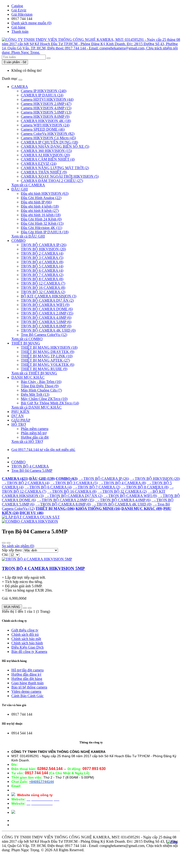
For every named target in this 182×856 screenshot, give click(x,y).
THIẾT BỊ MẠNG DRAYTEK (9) (47, 352)
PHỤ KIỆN (20, 412)
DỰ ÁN (17, 416)
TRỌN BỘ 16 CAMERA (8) (43, 288)
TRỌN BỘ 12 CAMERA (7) (43, 283)
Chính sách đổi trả (25, 634)
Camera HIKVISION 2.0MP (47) (46, 104)
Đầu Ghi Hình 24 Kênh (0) (41, 219)
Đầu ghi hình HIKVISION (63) (44, 193)
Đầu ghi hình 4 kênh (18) (40, 206)
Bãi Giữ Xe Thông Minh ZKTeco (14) (50, 403)
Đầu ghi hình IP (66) (36, 202)
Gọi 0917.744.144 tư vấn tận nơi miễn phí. (43, 450)
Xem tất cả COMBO (27, 339)
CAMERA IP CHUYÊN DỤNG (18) (49, 142)
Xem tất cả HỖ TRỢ (27, 442)
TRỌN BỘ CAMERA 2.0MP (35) (47, 313)
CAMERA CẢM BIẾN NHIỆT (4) (48, 159)
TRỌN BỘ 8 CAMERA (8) (42, 279)
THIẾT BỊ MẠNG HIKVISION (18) (49, 347)
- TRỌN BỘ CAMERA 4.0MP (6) (122, 500)
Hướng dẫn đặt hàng (26, 679)
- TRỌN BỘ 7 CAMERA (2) (96, 487)
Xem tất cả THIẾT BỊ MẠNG (34, 373)
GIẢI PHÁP (20, 420)
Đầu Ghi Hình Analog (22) (41, 198)
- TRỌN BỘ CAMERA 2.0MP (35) (65, 500)
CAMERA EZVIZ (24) (38, 164)
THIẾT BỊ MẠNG (25, 343)
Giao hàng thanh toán (27, 683)
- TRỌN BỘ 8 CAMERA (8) (144, 487)
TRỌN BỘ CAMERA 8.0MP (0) (46, 326)
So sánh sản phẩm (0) (18, 546)
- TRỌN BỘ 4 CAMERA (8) (122, 483)
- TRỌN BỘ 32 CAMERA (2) (122, 491)
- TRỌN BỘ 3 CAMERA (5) (74, 483)
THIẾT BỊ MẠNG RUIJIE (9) (44, 369)
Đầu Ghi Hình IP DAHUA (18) (44, 232)
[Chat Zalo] (172, 842)
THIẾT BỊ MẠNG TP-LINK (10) (47, 356)
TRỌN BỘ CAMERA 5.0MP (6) (46, 322)
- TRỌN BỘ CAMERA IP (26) (103, 479)
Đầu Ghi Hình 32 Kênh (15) (42, 223)
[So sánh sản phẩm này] (30, 608)
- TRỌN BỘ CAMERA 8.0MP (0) (63, 504)
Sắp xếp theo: (12, 550)
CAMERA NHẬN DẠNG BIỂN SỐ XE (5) (55, 146)
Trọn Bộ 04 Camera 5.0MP (31, 471)
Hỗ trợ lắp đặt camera (27, 670)
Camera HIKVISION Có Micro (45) (48, 138)
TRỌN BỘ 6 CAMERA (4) (42, 270)
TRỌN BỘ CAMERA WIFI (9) (45, 305)
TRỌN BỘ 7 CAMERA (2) (42, 275)
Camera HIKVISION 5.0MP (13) (46, 112)
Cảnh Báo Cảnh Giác (27, 696)
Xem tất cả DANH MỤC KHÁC (36, 407)
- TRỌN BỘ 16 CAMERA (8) (71, 491)
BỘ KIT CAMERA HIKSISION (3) (48, 296)
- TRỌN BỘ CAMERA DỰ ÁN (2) (73, 496)
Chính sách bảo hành (27, 643)
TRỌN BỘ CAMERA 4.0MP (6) (46, 318)
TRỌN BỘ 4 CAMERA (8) (42, 262)
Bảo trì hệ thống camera (29, 687)
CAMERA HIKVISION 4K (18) (46, 121)
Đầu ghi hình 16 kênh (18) (41, 215)
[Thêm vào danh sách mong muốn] (25, 608)
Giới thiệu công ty (24, 630)
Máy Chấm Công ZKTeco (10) (44, 399)
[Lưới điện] (8, 543)
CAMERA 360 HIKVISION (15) (46, 151)
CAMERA (19, 87)
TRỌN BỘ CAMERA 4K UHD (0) (48, 330)
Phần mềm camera (34, 429)
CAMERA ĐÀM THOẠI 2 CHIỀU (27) (52, 181)
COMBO (18, 241)
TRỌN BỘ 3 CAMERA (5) (42, 258)
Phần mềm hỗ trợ (33, 433)
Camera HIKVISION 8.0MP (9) (45, 117)
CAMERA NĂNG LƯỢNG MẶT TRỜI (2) (55, 168)
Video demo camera (26, 691)
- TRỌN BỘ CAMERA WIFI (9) (130, 496)
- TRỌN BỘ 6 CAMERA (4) (48, 487)
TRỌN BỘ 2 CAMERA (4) (42, 253)
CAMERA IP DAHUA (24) (42, 95)
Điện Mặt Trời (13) (35, 394)
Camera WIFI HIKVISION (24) (45, 125)
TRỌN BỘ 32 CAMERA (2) (43, 292)
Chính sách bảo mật (26, 639)
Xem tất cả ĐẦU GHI (28, 236)
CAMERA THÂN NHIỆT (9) (44, 172)
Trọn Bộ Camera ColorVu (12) (44, 335)
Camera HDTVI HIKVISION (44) (47, 99)
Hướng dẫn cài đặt (35, 437)
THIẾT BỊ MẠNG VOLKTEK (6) (47, 365)
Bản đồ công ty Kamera (29, 652)
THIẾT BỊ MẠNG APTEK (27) (45, 360)
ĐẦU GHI (19, 189)
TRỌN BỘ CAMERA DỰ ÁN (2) (47, 300)
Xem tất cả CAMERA (28, 185)
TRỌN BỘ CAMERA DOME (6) (47, 309)
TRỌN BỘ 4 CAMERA (30, 466)
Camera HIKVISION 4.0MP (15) (46, 108)
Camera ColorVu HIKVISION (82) (47, 134)
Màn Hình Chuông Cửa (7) (41, 390)
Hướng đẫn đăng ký (26, 674)
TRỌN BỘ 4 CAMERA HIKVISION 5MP (43, 568)
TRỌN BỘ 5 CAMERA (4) (42, 266)
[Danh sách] (4, 543)
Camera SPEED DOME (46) (43, 129)
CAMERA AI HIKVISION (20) (45, 155)
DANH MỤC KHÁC (28, 377)
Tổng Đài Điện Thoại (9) (40, 386)
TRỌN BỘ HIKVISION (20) (43, 249)
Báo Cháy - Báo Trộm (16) (41, 382)
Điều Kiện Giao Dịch (27, 647)
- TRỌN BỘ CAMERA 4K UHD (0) (121, 504)
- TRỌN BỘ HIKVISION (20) (155, 479)
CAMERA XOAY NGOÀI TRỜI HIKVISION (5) (60, 176)
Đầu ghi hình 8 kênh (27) (40, 211)
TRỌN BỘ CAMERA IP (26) (43, 245)
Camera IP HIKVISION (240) (43, 91)
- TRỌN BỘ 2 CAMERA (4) (25, 483)
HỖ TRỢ (18, 424)
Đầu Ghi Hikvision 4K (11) (41, 228)
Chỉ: (5, 555)
